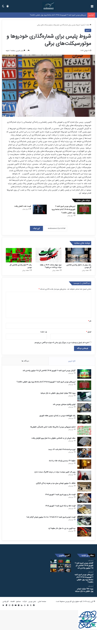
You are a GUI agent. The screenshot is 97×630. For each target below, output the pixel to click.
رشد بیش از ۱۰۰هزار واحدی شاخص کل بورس (78, 266)
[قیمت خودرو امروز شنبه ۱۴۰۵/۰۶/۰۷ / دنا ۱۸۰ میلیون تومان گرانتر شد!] (84, 520)
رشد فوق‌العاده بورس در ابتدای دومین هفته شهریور (57, 415)
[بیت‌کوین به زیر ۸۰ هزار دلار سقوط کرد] (84, 532)
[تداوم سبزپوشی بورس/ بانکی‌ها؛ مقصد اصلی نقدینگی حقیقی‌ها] (84, 430)
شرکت (24, 601)
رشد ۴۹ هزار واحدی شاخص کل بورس (21, 266)
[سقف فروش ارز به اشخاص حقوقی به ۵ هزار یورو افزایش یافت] (84, 441)
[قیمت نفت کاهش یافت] (40, 209)
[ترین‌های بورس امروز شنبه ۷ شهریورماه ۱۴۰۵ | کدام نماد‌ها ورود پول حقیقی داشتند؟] (84, 209)
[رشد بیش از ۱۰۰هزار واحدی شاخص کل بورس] (78, 255)
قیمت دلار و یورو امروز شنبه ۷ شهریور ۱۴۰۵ (60, 494)
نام (89, 321)
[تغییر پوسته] (3, 7)
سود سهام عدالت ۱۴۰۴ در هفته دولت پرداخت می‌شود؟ (51, 266)
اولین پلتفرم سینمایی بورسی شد (64, 404)
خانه (88, 25)
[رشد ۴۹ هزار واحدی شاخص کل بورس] (19, 255)
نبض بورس (32, 601)
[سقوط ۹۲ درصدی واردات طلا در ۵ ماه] (84, 464)
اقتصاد (12, 601)
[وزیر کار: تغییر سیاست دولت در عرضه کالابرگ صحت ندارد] (84, 475)
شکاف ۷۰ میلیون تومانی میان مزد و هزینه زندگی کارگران (55, 483)
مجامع (18, 601)
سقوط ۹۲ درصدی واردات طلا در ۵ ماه (62, 460)
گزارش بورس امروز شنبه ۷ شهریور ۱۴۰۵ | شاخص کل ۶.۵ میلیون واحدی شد (49, 370)
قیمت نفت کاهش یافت (22, 206)
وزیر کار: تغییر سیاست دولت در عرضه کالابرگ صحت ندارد (54, 472)
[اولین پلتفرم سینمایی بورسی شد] (84, 408)
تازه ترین (71, 360)
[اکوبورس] (48, 6)
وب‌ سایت (43, 331)
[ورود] (7, 7)
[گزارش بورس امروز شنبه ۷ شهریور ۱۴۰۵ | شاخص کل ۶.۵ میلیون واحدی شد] (84, 374)
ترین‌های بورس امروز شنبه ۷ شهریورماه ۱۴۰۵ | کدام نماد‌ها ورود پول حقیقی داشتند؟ (63, 209)
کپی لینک (36, 228)
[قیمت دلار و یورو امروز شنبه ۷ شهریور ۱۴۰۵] (84, 498)
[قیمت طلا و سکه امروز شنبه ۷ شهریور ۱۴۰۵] (84, 509)
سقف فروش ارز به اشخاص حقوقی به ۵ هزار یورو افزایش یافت (53, 438)
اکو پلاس (6, 601)
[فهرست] (92, 7)
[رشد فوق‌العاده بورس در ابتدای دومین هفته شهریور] (84, 419)
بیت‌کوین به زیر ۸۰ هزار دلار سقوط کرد (61, 528)
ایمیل (88, 331)
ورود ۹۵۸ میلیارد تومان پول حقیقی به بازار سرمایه (69, 15)
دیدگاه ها (25, 360)
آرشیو (83, 25)
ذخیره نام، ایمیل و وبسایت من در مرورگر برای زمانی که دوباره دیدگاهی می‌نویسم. (61, 342)
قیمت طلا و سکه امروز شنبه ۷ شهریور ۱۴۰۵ (60, 505)
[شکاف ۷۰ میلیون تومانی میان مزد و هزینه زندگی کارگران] (84, 486)
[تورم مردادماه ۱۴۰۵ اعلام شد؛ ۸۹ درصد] (84, 453)
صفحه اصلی (42, 601)
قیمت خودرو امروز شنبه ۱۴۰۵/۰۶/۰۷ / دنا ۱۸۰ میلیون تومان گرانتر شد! (51, 517)
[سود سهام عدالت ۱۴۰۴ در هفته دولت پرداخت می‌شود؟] (48, 255)
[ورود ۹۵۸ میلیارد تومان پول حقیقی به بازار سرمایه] (84, 396)
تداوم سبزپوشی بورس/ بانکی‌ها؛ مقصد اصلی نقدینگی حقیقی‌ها (52, 426)
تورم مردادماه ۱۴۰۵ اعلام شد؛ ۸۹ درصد (61, 449)
